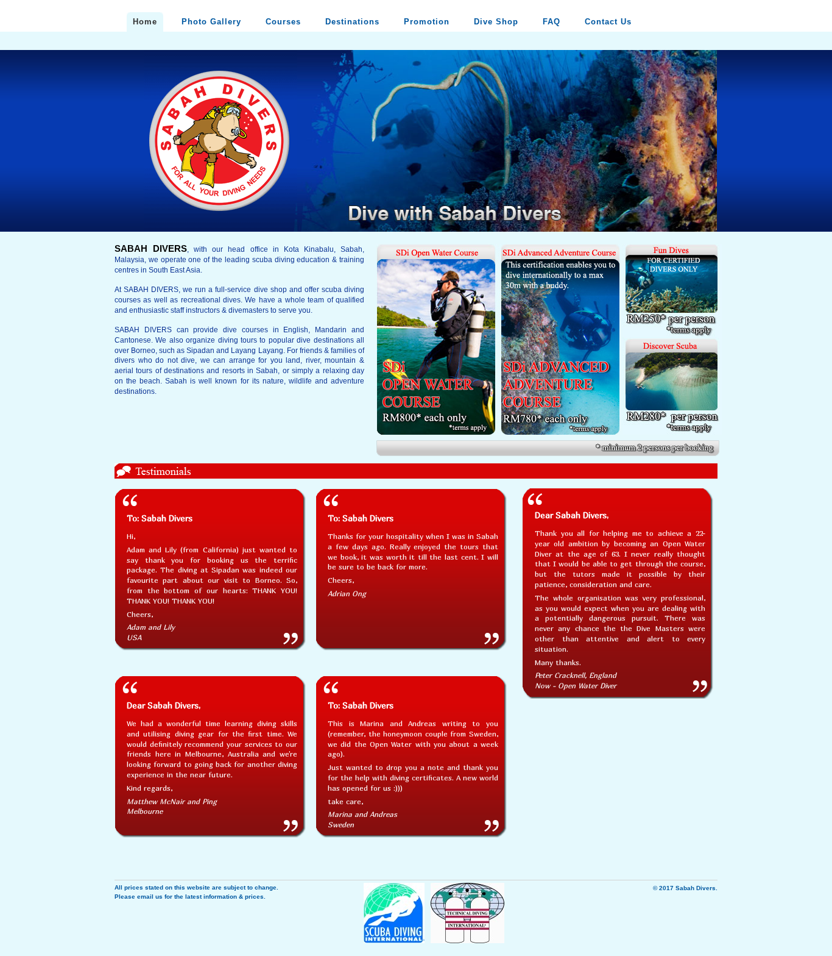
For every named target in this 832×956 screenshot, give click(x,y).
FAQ (551, 21)
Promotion (426, 21)
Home (145, 21)
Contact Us (608, 21)
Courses (283, 21)
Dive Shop (496, 21)
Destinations (352, 21)
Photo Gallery (211, 21)
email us (150, 896)
